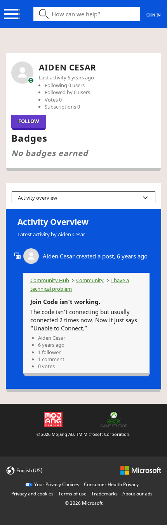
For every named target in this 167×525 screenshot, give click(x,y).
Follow (28, 121)
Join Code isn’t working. (65, 302)
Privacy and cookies (32, 493)
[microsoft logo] (140, 470)
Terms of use (72, 493)
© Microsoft (84, 503)
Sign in (153, 15)
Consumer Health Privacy (111, 484)
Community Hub (49, 280)
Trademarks (104, 493)
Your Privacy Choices (56, 484)
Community (90, 280)
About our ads (137, 493)
